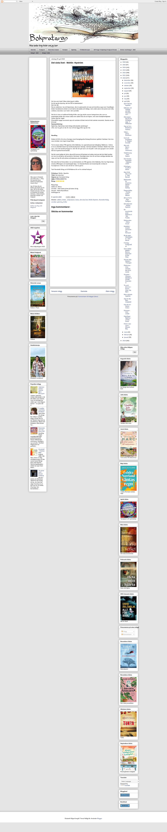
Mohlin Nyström (93, 199)
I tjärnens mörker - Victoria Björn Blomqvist (41, 390)
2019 (124, 340)
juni (125, 96)
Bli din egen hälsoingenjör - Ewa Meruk (128, 238)
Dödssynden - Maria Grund (127, 222)
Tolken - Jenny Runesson (127, 133)
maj (125, 98)
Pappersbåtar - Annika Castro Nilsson (128, 193)
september (127, 88)
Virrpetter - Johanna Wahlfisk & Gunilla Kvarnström (128, 278)
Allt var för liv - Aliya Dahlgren (128, 199)
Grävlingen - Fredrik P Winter (127, 168)
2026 (124, 62)
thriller (65, 202)
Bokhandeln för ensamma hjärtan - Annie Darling (127, 184)
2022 (124, 72)
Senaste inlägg (56, 291)
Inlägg (125, 631)
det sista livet (84, 199)
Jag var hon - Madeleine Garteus (128, 127)
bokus (77, 199)
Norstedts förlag (64, 177)
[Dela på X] (70, 197)
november (127, 83)
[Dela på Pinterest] (74, 197)
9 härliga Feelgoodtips (128, 244)
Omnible (53, 188)
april (125, 101)
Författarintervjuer (85, 50)
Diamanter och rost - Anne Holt (41, 429)
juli (125, 93)
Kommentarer (127, 634)
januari (126, 337)
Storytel (53, 190)
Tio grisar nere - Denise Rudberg (41, 473)
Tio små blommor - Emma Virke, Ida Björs (128, 289)
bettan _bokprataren (68, 199)
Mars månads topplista (128, 295)
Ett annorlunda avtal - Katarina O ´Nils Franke (128, 214)
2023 (124, 70)
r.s (58, 192)
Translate (127, 785)
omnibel (53, 202)
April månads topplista (128, 104)
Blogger (99, 818)
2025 (124, 64)
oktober (126, 85)
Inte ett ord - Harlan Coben (127, 306)
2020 (124, 78)
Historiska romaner (53, 50)
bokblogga (54, 192)
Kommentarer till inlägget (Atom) (88, 296)
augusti (126, 91)
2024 (124, 67)
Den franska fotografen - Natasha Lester (128, 161)
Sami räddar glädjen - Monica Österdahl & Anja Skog (127, 253)
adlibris (59, 199)
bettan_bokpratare (36, 203)
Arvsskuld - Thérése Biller (41, 450)
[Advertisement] (82, 271)
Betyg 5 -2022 (46, 53)
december (127, 80)
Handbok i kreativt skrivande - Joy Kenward (128, 230)
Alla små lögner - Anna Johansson (128, 148)
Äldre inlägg (110, 291)
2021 (124, 75)
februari (126, 334)
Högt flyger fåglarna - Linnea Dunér (127, 319)
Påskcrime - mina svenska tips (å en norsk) (127, 269)
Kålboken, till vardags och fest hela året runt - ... (128, 111)
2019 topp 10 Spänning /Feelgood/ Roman (105, 50)
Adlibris (53, 186)
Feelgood (42, 50)
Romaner (65, 50)
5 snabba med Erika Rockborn (41, 410)
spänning (60, 202)
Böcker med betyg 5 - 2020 (127, 50)
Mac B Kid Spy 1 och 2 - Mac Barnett (127, 174)
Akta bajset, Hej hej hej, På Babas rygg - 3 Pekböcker (128, 120)
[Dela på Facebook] (72, 197)
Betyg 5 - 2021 (35, 53)
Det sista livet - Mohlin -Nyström (128, 205)
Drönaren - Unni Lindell (127, 312)
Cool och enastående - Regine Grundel (128, 140)
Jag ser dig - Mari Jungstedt (127, 300)
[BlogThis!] (69, 197)
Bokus (60, 186)
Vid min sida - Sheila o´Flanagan (128, 261)
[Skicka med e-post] (67, 197)
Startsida (33, 50)
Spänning (73, 50)
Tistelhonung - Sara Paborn (128, 154)
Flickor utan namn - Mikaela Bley (127, 326)
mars (126, 332)
